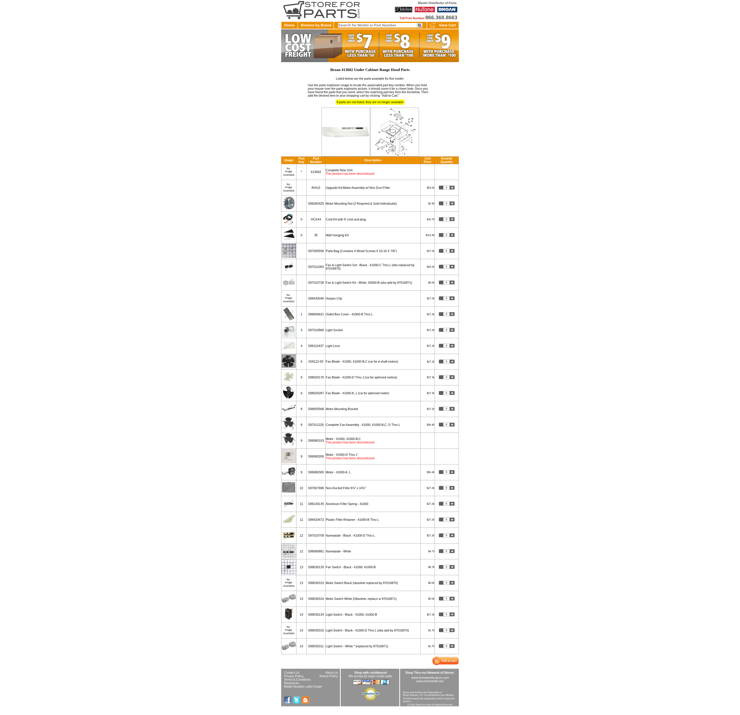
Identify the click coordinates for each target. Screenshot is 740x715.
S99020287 (316, 393)
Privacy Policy (294, 676)
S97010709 (316, 535)
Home (289, 25)
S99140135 (316, 504)
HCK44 (316, 219)
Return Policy (329, 676)
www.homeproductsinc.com (430, 677)
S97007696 (316, 488)
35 (316, 235)
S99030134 (316, 614)
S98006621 (316, 314)
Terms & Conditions (297, 679)
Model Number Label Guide (303, 686)
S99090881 (316, 551)
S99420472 (316, 519)
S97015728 (316, 282)
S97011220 (316, 424)
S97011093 (316, 266)
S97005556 (316, 251)
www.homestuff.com (430, 681)
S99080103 (316, 440)
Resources (291, 683)
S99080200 (316, 456)
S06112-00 (315, 361)
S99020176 (316, 377)
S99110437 (316, 346)
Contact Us (291, 672)
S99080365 (316, 472)
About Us (331, 672)
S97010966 (316, 330)
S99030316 (316, 598)
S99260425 (316, 203)
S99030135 (316, 567)
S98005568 (316, 409)
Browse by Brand (316, 25)
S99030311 (316, 646)
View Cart (447, 25)
